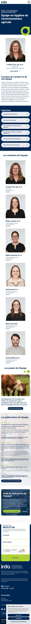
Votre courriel (7, 542)
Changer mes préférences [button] (18, 621)
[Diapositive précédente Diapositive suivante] (15, 371)
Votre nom (6, 535)
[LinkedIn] (4, 609)
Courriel (7, 191)
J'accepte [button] (19, 615)
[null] (24, 371)
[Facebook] (2, 609)
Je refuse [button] (18, 618)
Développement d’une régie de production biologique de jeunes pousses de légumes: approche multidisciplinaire (14, 438)
